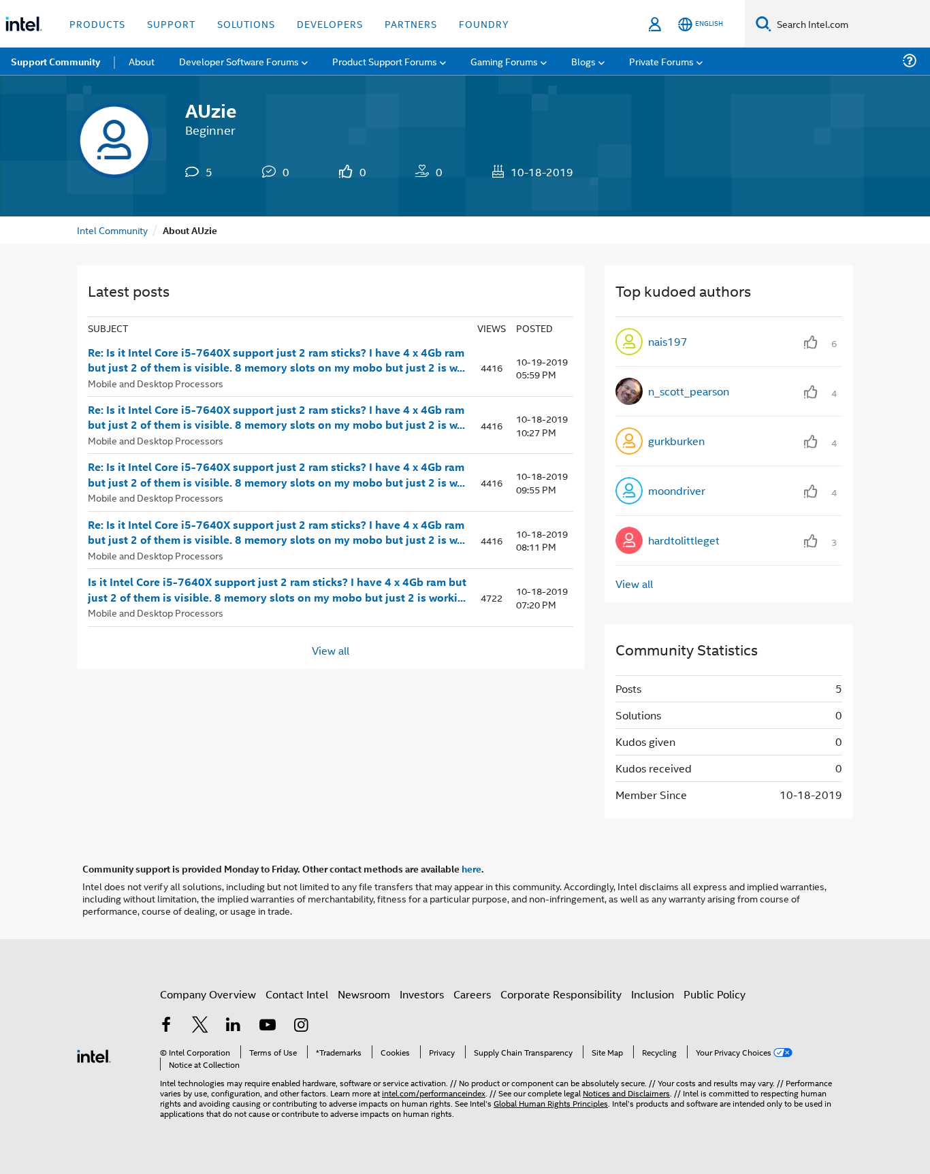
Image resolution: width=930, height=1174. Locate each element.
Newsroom (364, 994)
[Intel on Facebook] (166, 1026)
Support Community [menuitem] (55, 61)
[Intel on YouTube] (267, 1026)
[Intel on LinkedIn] (233, 1026)
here (471, 868)
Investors (422, 994)
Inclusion (652, 994)
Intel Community (112, 230)
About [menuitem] (142, 61)
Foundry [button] (484, 23)
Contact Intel (297, 994)
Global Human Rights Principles (551, 1102)
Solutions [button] (246, 23)
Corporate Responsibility (561, 994)
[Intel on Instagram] (300, 1026)
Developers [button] (330, 23)
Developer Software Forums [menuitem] (239, 61)
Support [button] (171, 23)
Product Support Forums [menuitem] (384, 61)
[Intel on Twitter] (200, 1026)
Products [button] (97, 23)
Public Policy (714, 994)
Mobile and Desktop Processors (155, 383)
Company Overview (208, 994)
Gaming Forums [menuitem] (504, 61)
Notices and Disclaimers (626, 1092)
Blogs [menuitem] (583, 61)
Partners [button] (411, 23)
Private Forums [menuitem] (661, 61)
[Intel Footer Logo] (94, 1054)
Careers (472, 994)
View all (330, 650)
